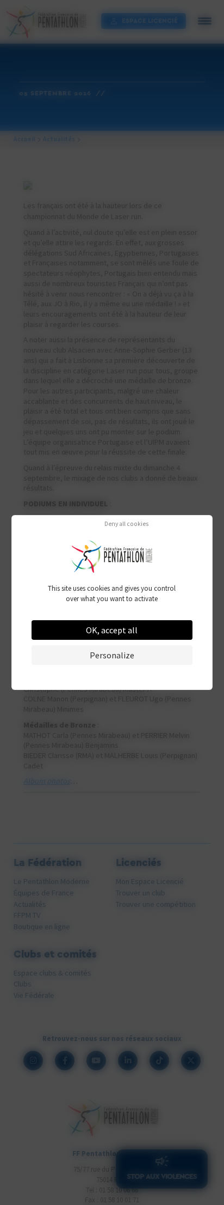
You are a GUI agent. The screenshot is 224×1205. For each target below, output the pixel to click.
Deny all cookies (126, 524)
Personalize (112, 655)
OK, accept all (112, 630)
